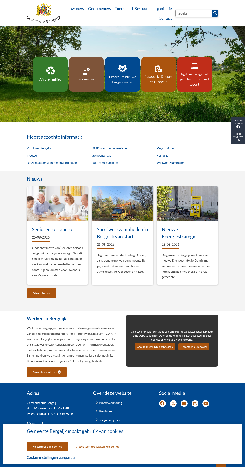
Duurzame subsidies (105, 162)
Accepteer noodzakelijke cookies (97, 446)
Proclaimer (106, 411)
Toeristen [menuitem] (123, 8)
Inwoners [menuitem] (76, 8)
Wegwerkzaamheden (171, 162)
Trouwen (32, 155)
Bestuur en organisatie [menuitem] (153, 8)
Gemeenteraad (101, 155)
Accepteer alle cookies (47, 446)
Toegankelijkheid (110, 420)
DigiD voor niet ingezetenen (110, 148)
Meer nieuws (41, 293)
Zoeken (215, 13)
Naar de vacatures (45, 372)
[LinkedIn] (184, 403)
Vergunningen (166, 148)
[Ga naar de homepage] (44, 13)
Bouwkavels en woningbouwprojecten (52, 162)
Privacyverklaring (110, 403)
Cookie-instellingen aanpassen (51, 457)
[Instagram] (195, 403)
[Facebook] (162, 403)
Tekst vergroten (238, 135)
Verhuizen (163, 155)
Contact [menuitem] (165, 18)
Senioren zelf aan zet (53, 229)
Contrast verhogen (238, 121)
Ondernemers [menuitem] (99, 8)
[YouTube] (205, 403)
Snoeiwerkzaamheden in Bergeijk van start (122, 232)
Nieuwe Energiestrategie (179, 232)
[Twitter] (173, 403)
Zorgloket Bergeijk (39, 148)
